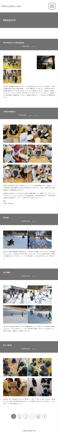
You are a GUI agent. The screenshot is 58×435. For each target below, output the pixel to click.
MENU (52, 6)
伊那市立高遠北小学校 (11, 6)
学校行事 (33, 46)
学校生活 (30, 115)
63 (38, 416)
